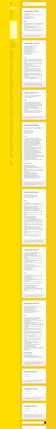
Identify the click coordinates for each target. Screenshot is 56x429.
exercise (28, 295)
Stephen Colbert (28, 36)
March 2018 (11, 135)
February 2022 (11, 108)
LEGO (42, 116)
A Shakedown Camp (27, 130)
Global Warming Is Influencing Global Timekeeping (31, 255)
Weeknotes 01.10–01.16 (30, 406)
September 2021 (12, 114)
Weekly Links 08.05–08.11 (31, 192)
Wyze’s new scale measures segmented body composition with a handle (33, 59)
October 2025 (11, 57)
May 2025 (11, 63)
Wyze (25, 417)
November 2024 (11, 70)
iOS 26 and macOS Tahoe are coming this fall (30, 174)
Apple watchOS (27, 381)
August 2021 (11, 115)
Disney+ (38, 397)
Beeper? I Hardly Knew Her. (28, 349)
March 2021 (11, 121)
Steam (39, 184)
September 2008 (12, 157)
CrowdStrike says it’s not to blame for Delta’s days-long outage (32, 203)
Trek (38, 242)
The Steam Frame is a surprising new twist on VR (30, 65)
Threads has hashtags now (27, 343)
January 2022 (11, 109)
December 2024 (11, 69)
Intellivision (35, 295)
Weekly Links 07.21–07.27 (31, 93)
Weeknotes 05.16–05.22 (30, 389)
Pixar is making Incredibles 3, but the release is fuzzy (31, 234)
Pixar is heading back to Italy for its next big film (30, 153)
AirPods (32, 182)
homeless (31, 35)
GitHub (42, 83)
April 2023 (11, 92)
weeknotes (38, 36)
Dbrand (28, 83)
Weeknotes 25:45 (26, 51)
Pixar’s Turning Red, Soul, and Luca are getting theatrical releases (33, 331)
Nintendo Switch (26, 184)
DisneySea (25, 295)
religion (25, 36)
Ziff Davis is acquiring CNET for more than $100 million (31, 208)
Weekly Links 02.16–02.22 (31, 11)
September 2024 (12, 72)
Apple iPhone (33, 116)
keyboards (32, 183)
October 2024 (11, 71)
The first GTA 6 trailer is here (28, 317)
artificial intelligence (37, 116)
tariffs (32, 36)
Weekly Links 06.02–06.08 (31, 125)
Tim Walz (36, 242)
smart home (34, 242)
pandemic (38, 398)
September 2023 (12, 86)
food (34, 83)
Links (10, 12)
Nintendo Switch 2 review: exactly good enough (30, 157)
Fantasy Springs (26, 269)
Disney (31, 362)
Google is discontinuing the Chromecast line (30, 216)
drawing (31, 83)
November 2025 (11, 56)
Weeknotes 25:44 (26, 47)
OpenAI (27, 296)
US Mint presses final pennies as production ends (30, 78)
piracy (40, 84)
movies (37, 35)
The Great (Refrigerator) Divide (28, 50)
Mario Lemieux (35, 183)
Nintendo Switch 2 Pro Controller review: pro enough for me (32, 142)
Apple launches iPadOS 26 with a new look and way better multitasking (33, 169)
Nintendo (38, 84)
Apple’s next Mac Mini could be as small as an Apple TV (31, 227)
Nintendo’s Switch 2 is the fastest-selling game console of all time (33, 147)
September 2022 (12, 100)
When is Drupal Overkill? (27, 131)
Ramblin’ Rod (26, 133)
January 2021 (11, 123)
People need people (26, 17)
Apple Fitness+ (36, 380)
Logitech (33, 35)
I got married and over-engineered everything (30, 252)
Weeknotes (11, 18)
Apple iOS (35, 182)
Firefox (33, 83)
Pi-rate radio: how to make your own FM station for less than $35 (33, 262)
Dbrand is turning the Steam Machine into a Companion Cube (32, 68)
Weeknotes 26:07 (26, 16)
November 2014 (11, 150)
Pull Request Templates (27, 48)
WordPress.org (11, 165)
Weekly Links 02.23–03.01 (13, 42)
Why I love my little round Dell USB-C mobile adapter (31, 95)
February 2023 (11, 94)
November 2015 (11, 145)
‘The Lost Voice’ (26, 312)
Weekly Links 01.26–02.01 (13, 47)
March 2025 (11, 65)
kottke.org (40, 78)
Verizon (28, 364)
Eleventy (25, 241)
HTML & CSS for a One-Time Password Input (30, 311)
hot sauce (27, 84)
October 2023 (11, 85)
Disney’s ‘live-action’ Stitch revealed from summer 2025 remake (32, 235)
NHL (39, 183)
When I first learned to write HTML (29, 310)
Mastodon (38, 363)
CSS (29, 362)
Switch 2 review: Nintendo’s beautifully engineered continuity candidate (33, 156)
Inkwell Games (26, 54)
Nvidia (30, 242)
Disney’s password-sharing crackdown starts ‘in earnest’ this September (33, 220)
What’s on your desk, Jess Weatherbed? (29, 196)
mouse (35, 35)
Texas (34, 36)
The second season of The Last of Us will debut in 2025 (31, 341)
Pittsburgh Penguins (30, 184)
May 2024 (11, 77)
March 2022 (11, 107)
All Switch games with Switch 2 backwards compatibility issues (32, 143)
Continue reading (27, 393)
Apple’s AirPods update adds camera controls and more (31, 166)
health (25, 84)
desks (29, 83)
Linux (36, 363)
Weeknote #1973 (26, 49)
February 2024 (11, 80)
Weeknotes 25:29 (26, 97)
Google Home (27, 183)
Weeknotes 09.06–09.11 (30, 371)
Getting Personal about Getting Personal (29, 259)
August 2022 (11, 101)
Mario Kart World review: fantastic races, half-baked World (32, 141)
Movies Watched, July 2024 (28, 197)
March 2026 (11, 51)
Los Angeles (29, 84)
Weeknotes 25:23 (26, 132)
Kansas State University (28, 363)
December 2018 (11, 131)
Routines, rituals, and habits (28, 309)
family (40, 397)
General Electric (28, 35)
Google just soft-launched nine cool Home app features (31, 144)
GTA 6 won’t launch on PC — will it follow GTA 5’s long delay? (32, 318)
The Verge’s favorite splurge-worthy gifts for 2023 (31, 355)
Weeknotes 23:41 (26, 308)
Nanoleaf (27, 242)
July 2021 (11, 116)
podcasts (42, 381)
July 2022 (11, 102)
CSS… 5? (25, 265)
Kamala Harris (36, 241)
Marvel (30, 398)
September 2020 (12, 128)
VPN (30, 364)
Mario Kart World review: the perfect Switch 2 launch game (32, 140)
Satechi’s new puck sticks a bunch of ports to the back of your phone (33, 76)
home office (38, 415)
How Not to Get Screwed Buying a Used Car (30, 260)
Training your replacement (28, 18)
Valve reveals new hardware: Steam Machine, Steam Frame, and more (33, 63)
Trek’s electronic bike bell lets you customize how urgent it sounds (33, 226)
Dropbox (25, 415)
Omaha (36, 398)
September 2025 (12, 58)
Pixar (41, 35)
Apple (31, 116)
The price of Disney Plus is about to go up (29, 217)
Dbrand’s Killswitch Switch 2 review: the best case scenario (32, 154)
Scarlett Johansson (35, 296)
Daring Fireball (28, 277)
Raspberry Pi (31, 296)
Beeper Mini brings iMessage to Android (29, 346)
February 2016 (11, 144)
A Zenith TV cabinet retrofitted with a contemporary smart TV (32, 256)
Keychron (35, 363)
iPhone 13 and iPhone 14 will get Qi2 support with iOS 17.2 (32, 332)
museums (36, 84)
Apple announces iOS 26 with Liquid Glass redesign (31, 173)
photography (39, 35)
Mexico (37, 295)
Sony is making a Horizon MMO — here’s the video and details (32, 69)
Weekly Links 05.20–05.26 (31, 250)
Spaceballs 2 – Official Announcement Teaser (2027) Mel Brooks (32, 127)
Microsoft (42, 241)
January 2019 (11, 130)
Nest (28, 242)
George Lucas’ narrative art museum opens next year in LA (32, 70)
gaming (36, 83)
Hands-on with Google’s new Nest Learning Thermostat (31, 209)
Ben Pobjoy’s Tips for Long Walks (28, 254)
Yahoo (42, 242)
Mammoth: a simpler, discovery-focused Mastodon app (31, 342)
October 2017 (11, 136)
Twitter (26, 364)
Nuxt (34, 398)
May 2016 (11, 142)
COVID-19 (35, 397)
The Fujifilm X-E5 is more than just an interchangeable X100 (32, 112)
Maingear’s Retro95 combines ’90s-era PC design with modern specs (33, 105)
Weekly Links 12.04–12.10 (31, 303)
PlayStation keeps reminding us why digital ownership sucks (32, 328)
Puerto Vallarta (26, 268)
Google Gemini (39, 362)
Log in (10, 161)
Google (29, 241)
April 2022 (11, 106)
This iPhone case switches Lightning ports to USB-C (31, 106)
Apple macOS (41, 182)
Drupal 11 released (26, 202)
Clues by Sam (26, 53)
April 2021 (11, 120)
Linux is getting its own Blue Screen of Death (30, 345)
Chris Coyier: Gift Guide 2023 (28, 354)
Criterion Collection (32, 381)
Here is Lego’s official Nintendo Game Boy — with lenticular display (33, 111)
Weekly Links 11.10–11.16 (31, 43)
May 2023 (11, 91)
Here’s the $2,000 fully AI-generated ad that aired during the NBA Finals (33, 155)
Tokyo (41, 296)
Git (41, 83)
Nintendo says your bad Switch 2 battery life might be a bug (32, 150)
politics (35, 184)
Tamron (31, 36)
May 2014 (11, 153)
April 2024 (11, 78)
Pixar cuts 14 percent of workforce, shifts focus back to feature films (33, 276)
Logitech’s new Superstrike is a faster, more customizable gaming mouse (34, 23)
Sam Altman (37, 184)
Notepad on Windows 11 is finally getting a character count (32, 344)
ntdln (11, 2)
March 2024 (11, 79)
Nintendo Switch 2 (35, 117)
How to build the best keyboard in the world (30, 158)
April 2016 (11, 143)
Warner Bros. (40, 242)
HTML (41, 362)
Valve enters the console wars (28, 64)
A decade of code (26, 264)
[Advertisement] (13, 30)
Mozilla (34, 84)
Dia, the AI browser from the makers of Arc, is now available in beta (33, 148)
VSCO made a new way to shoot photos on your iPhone (31, 107)
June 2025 (11, 62)
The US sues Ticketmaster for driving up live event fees (31, 285)
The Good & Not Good (27, 13)
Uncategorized (11, 17)
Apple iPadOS (38, 182)
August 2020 (11, 129)
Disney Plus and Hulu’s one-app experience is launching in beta (32, 338)
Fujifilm (41, 116)
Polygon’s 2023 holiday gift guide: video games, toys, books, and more (33, 357)
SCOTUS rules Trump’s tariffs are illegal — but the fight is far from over (33, 29)
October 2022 (11, 99)
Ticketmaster (38, 296)
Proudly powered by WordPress (28, 427)
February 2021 (11, 122)
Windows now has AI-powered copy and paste (30, 278)
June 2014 (11, 152)
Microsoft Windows (26, 117)
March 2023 (11, 93)
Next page (45, 423)
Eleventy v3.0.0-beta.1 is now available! (29, 194)
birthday (33, 397)
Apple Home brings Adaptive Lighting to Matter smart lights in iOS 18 (33, 228)
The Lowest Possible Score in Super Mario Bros (30, 253)
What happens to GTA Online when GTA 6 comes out (31, 319)
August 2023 (11, 87)
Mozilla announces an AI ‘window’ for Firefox (30, 77)
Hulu (24, 363)
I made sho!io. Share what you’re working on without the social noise (33, 14)
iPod (28, 398)
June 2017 (11, 138)
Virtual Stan (26, 261)
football (33, 362)
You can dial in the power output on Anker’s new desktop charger (33, 223)
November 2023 (11, 84)
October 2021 (11, 113)
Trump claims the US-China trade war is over (30, 149)
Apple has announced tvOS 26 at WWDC (29, 172)
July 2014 (11, 151)
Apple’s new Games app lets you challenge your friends (31, 175)
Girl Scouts (31, 415)
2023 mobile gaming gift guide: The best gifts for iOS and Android (33, 356)
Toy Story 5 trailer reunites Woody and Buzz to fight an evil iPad (32, 30)
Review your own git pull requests (28, 52)
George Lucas (39, 83)
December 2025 (11, 55)
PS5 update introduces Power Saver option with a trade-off (32, 110)
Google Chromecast (32, 241)
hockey (30, 183)
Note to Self (11, 13)
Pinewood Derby (40, 416)
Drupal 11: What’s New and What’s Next (29, 195)
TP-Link (36, 36)
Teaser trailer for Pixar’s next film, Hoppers (30, 96)
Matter (40, 241)
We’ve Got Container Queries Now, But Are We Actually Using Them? (33, 266)
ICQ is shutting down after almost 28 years (30, 290)
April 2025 (11, 64)
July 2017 (11, 137)
